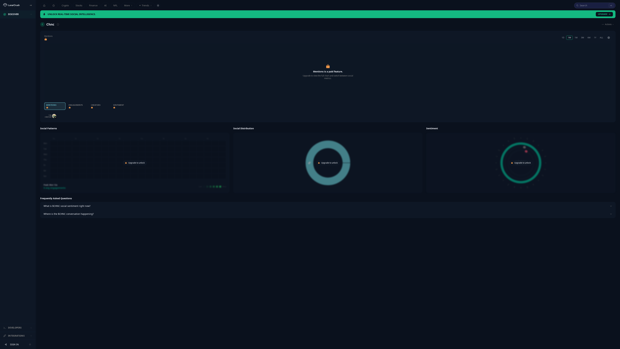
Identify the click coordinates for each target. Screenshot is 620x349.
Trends (144, 5)
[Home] (44, 5)
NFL (115, 5)
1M (576, 37)
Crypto (65, 5)
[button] (134, 159)
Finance (93, 5)
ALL (601, 37)
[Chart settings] (608, 37)
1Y (595, 37)
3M (582, 37)
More (127, 5)
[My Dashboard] (54, 5)
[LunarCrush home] (11, 5)
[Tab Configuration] (158, 5)
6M (589, 37)
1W (569, 37)
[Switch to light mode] (30, 344)
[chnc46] (54, 116)
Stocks (79, 5)
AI (105, 5)
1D (563, 37)
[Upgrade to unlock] (45, 39)
